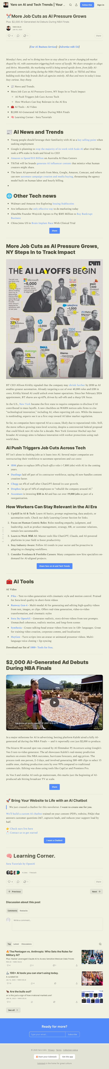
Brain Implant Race (42, 223)
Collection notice (70, 1050)
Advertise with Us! (69, 47)
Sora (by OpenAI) (21, 619)
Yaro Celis (16, 27)
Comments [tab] (12, 911)
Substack (41, 1063)
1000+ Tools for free (41, 647)
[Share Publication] (76, 4)
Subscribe (87, 4)
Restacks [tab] (24, 911)
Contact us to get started (24, 833)
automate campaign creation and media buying (47, 177)
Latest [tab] (16, 944)
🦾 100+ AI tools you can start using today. (32, 973)
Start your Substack (47, 1056)
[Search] (70, 4)
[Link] (2, 132)
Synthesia (16, 628)
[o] (54, 702)
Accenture (17, 494)
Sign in (100, 4)
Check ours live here (21, 829)
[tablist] (17, 910)
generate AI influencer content (54, 163)
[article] (54, 958)
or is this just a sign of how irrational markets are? (29, 995)
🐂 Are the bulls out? (18, 991)
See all (11, 1010)
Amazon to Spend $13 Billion (27, 158)
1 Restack (32, 872)
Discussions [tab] (27, 944)
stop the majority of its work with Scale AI (59, 149)
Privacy (51, 1050)
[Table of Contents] (3, 534)
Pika (13, 596)
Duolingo (16, 475)
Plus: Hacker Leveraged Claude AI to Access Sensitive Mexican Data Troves (40, 958)
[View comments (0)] (18, 35)
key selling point (87, 140)
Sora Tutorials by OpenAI (20, 864)
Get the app (67, 1056)
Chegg (14, 484)
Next (94, 891)
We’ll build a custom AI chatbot (24, 814)
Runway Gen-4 (19, 605)
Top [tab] (9, 944)
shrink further (77, 385)
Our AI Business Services (43, 47)
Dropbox (16, 489)
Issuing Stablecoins (63, 204)
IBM (13, 465)
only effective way (43, 209)
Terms (59, 1050)
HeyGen (15, 637)
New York (25, 404)
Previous (16, 891)
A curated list (12, 976)
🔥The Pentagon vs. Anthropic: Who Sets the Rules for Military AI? (39, 953)
